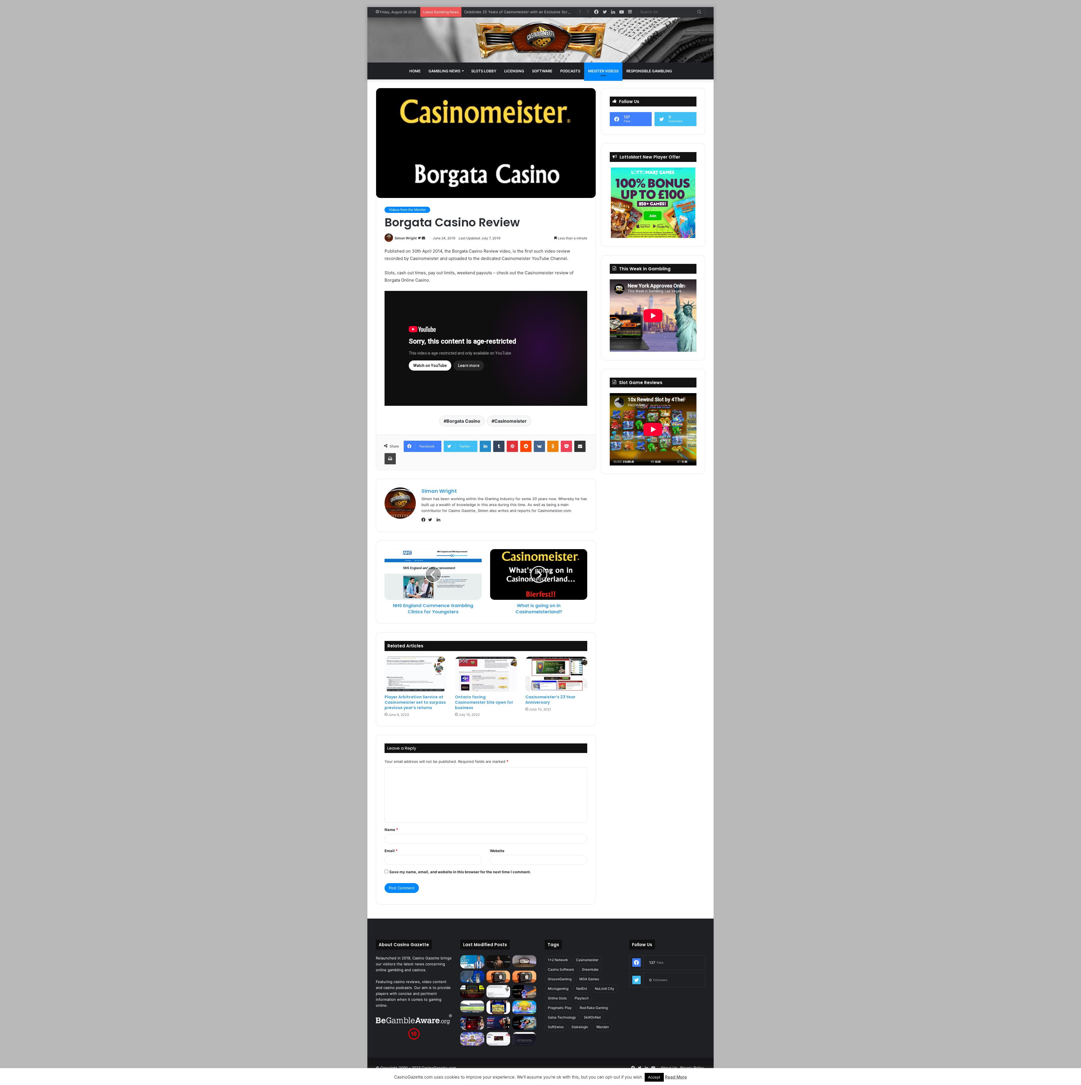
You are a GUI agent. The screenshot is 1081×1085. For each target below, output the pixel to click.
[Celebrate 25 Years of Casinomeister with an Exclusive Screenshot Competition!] (472, 992)
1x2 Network (558, 960)
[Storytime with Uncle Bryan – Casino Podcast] (472, 976)
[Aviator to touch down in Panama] (498, 1039)
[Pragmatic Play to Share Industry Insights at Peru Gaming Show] (524, 1023)
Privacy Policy (692, 1068)
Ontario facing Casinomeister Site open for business (484, 702)
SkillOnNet (592, 1017)
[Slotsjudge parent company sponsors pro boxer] (498, 962)
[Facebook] (424, 519)
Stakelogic (579, 1027)
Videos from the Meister (407, 210)
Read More (676, 1077)
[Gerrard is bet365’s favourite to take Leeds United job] (472, 1006)
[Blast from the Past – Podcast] (498, 976)
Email (391, 850)
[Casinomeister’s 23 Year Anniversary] (556, 674)
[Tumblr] (498, 446)
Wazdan (602, 1027)
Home (415, 71)
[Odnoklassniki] (553, 446)
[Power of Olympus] (472, 1039)
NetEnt (581, 988)
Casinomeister (510, 421)
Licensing (514, 71)
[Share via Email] (580, 446)
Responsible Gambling (649, 71)
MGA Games (589, 979)
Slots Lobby (483, 71)
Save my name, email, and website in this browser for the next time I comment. (460, 872)
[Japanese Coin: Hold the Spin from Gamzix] (524, 1007)
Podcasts (570, 71)
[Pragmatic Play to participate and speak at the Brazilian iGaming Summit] (524, 992)
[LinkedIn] (485, 446)
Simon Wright (406, 238)
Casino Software (561, 969)
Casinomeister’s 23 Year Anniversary (550, 699)
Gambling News (444, 71)
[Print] (390, 458)
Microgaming (558, 988)
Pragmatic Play (560, 1008)
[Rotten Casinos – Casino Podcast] (524, 961)
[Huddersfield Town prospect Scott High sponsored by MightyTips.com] (472, 961)
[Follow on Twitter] (420, 238)
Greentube (590, 969)
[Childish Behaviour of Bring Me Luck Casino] (524, 976)
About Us (669, 1068)
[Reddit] (525, 446)
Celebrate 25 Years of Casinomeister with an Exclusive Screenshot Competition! (535, 12)
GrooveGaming (559, 979)
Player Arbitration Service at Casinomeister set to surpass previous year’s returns (415, 702)
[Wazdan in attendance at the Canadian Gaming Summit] (498, 1023)
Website (497, 850)
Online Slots (557, 998)
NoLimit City (604, 988)
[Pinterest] (512, 446)
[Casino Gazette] (540, 40)
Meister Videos (603, 71)
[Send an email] (423, 238)
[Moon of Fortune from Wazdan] (498, 1007)
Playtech (582, 998)
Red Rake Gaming (594, 1008)
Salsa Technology (562, 1017)
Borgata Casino (463, 421)
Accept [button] (654, 1077)
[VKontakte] (539, 446)
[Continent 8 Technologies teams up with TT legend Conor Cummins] (524, 1039)
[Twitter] (431, 519)
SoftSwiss (556, 1027)
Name (391, 829)
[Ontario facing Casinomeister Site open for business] (486, 674)
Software (542, 71)
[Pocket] (566, 446)
